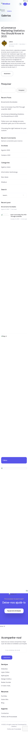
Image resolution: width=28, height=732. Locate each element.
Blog (2, 703)
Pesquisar (6, 83)
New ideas (22, 44)
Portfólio (4, 696)
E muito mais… (6, 686)
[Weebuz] (5, 3)
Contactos (5, 713)
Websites (4, 669)
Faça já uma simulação (14, 611)
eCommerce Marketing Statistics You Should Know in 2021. (13, 32)
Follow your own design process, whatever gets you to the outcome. (13, 122)
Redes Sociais (6, 682)
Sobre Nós (4, 699)
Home (3, 11)
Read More (7, 74)
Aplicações (5, 676)
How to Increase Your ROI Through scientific (18, 215)
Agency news (5, 167)
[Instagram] (16, 630)
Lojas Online (5, 672)
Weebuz (4, 182)
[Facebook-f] (12, 630)
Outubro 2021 (5, 155)
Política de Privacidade (9, 717)
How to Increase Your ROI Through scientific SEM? (13, 108)
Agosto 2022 (5, 150)
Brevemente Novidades (9, 102)
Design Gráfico (6, 679)
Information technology (9, 172)
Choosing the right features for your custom (13, 129)
